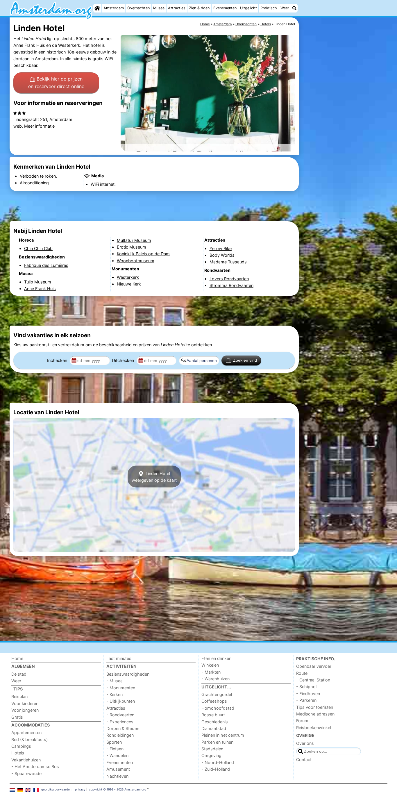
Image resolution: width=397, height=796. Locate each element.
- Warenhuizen (215, 678)
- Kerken (114, 694)
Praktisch (268, 8)
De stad (18, 674)
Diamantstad (213, 728)
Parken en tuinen (217, 742)
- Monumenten (120, 687)
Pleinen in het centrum (222, 735)
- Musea (114, 680)
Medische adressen (315, 713)
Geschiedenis (214, 721)
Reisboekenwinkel (313, 727)
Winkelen (210, 665)
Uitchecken (123, 360)
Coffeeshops (214, 701)
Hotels (17, 752)
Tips (18, 688)
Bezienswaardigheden (127, 674)
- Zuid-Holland (215, 769)
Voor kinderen (24, 703)
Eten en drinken (216, 658)
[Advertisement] (343, 151)
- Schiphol (306, 686)
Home (17, 658)
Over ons (305, 743)
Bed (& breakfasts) (29, 739)
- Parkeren (306, 700)
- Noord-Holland (217, 762)
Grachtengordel (216, 694)
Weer (284, 8)
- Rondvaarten (120, 714)
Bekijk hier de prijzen (56, 82)
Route (301, 673)
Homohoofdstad (217, 708)
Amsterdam (113, 8)
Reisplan (19, 696)
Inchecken (57, 360)
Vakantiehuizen (26, 759)
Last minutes (118, 658)
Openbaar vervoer (313, 666)
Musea (158, 8)
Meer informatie (39, 126)
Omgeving (211, 755)
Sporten (114, 742)
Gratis (17, 717)
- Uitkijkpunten (120, 701)
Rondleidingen (120, 735)
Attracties (176, 8)
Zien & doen (199, 8)
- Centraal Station (313, 679)
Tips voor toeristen (314, 707)
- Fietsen (115, 748)
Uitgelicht (248, 8)
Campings (21, 746)
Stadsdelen (212, 748)
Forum (302, 720)
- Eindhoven (308, 693)
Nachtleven (117, 776)
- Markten (211, 672)
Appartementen (26, 732)
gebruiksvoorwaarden (56, 789)
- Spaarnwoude (26, 773)
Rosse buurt (213, 714)
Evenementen (225, 8)
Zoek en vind (245, 360)
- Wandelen (117, 755)
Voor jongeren (25, 710)
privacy (80, 789)
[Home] (97, 8)
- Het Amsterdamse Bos (35, 766)
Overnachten (138, 8)
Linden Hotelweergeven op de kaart (154, 476)
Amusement (118, 769)
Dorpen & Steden (122, 728)
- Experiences (119, 721)
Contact (304, 759)
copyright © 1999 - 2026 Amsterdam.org (117, 789)
